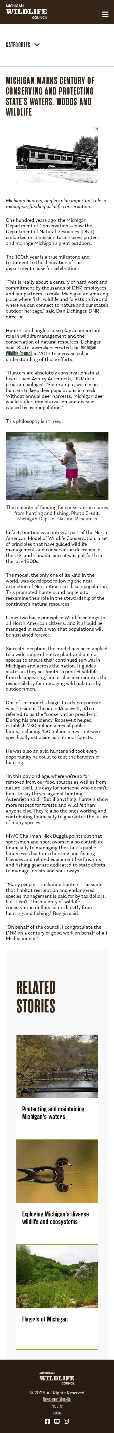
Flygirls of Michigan (45, 1319)
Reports (57, 1406)
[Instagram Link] (66, 1421)
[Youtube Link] (57, 1421)
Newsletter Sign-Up (57, 1399)
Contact (57, 1412)
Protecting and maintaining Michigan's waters (53, 1113)
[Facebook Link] (47, 1421)
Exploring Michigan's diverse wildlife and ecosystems (55, 1218)
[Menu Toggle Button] (105, 14)
